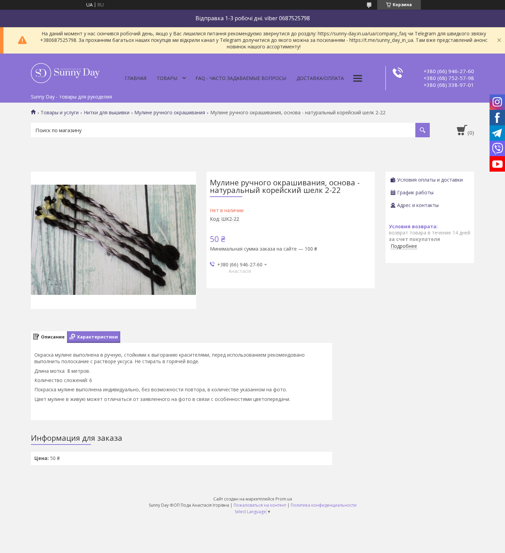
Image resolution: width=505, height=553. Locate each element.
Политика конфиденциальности (324, 505)
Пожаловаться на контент (260, 505)
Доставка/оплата (320, 78)
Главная (135, 78)
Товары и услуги (60, 113)
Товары (167, 78)
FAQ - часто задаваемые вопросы (240, 78)
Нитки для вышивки (107, 113)
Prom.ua (284, 499)
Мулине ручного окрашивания (169, 113)
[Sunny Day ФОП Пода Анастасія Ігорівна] (65, 72)
